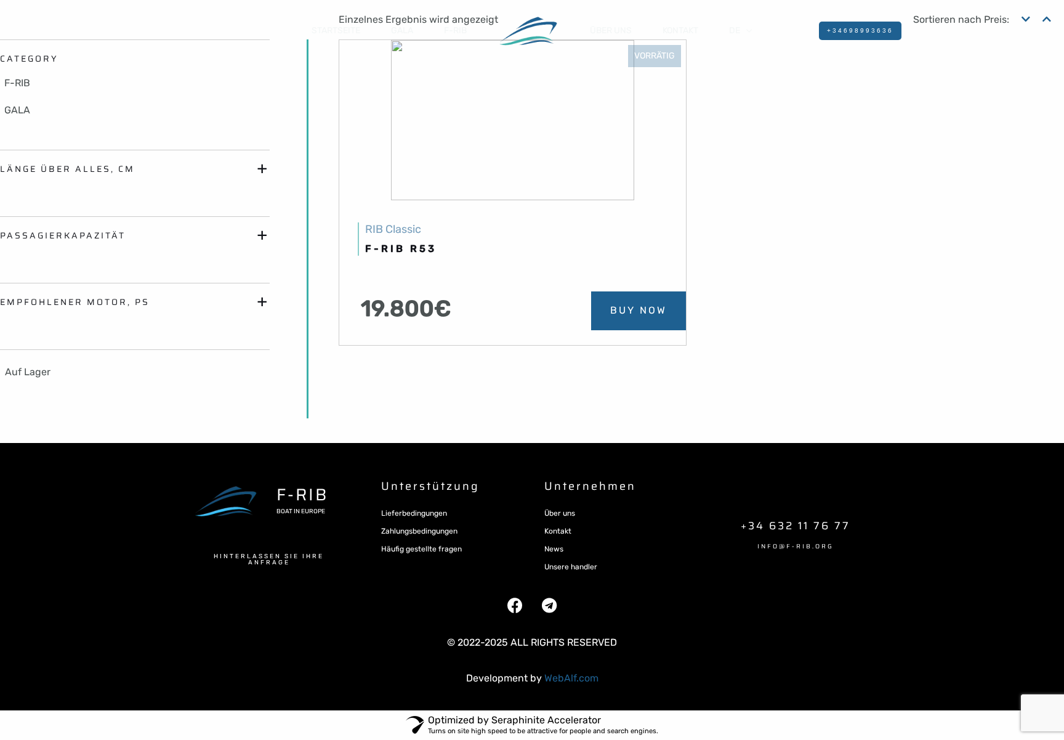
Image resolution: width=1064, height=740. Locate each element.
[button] (268, 559)
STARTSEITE (336, 30)
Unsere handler (570, 567)
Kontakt (557, 531)
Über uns (611, 30)
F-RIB (455, 30)
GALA (402, 30)
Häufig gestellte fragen (421, 549)
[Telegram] (549, 605)
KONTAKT (680, 30)
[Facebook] (515, 605)
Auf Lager (27, 372)
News (553, 549)
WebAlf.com (571, 678)
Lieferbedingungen (414, 513)
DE (734, 30)
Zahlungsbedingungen (419, 531)
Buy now (638, 310)
